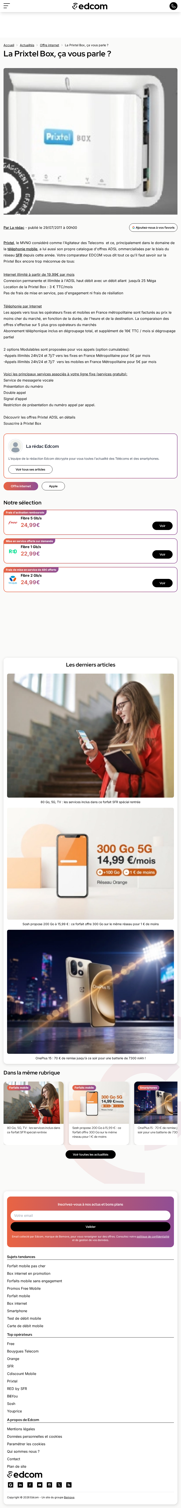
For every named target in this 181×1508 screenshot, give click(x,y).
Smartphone (17, 1311)
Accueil (9, 45)
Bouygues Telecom (23, 1351)
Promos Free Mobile (24, 1288)
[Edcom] (89, 6)
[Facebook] (30, 1484)
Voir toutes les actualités (90, 1154)
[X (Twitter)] (59, 1484)
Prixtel (9, 243)
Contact (13, 1459)
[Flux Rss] (68, 1484)
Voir (162, 526)
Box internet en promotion (28, 1273)
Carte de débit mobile (25, 1326)
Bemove (69, 1497)
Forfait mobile (18, 1296)
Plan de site (16, 1466)
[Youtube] (39, 1484)
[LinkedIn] (20, 1484)
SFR (19, 255)
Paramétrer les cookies (26, 1444)
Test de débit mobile (24, 1318)
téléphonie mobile (22, 249)
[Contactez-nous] (173, 6)
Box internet (17, 1303)
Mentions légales (21, 1429)
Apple (53, 486)
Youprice (14, 1411)
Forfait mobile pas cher (26, 1266)
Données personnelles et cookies (34, 1436)
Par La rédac (14, 227)
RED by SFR (17, 1388)
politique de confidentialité (153, 1236)
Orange (13, 1358)
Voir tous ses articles (30, 469)
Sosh (11, 1403)
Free (10, 1343)
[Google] (10, 1484)
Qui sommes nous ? (23, 1451)
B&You (12, 1396)
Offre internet (49, 45)
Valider (91, 1227)
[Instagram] (49, 1484)
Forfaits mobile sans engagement (34, 1281)
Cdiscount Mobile (21, 1373)
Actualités (27, 45)
